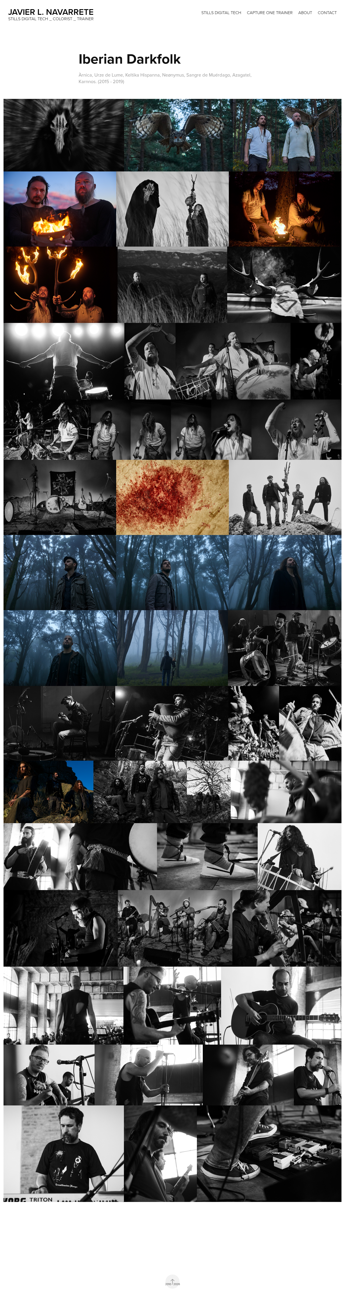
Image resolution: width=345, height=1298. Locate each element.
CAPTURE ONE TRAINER (270, 12)
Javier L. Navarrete (51, 12)
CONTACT (327, 12)
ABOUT (305, 12)
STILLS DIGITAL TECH (221, 12)
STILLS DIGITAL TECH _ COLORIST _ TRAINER (51, 18)
